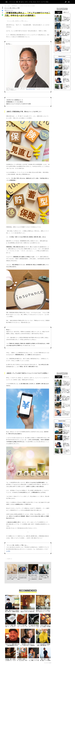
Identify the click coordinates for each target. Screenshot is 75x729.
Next (50, 569)
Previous (5, 569)
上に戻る (8, 551)
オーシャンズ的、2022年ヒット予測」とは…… (17, 20)
